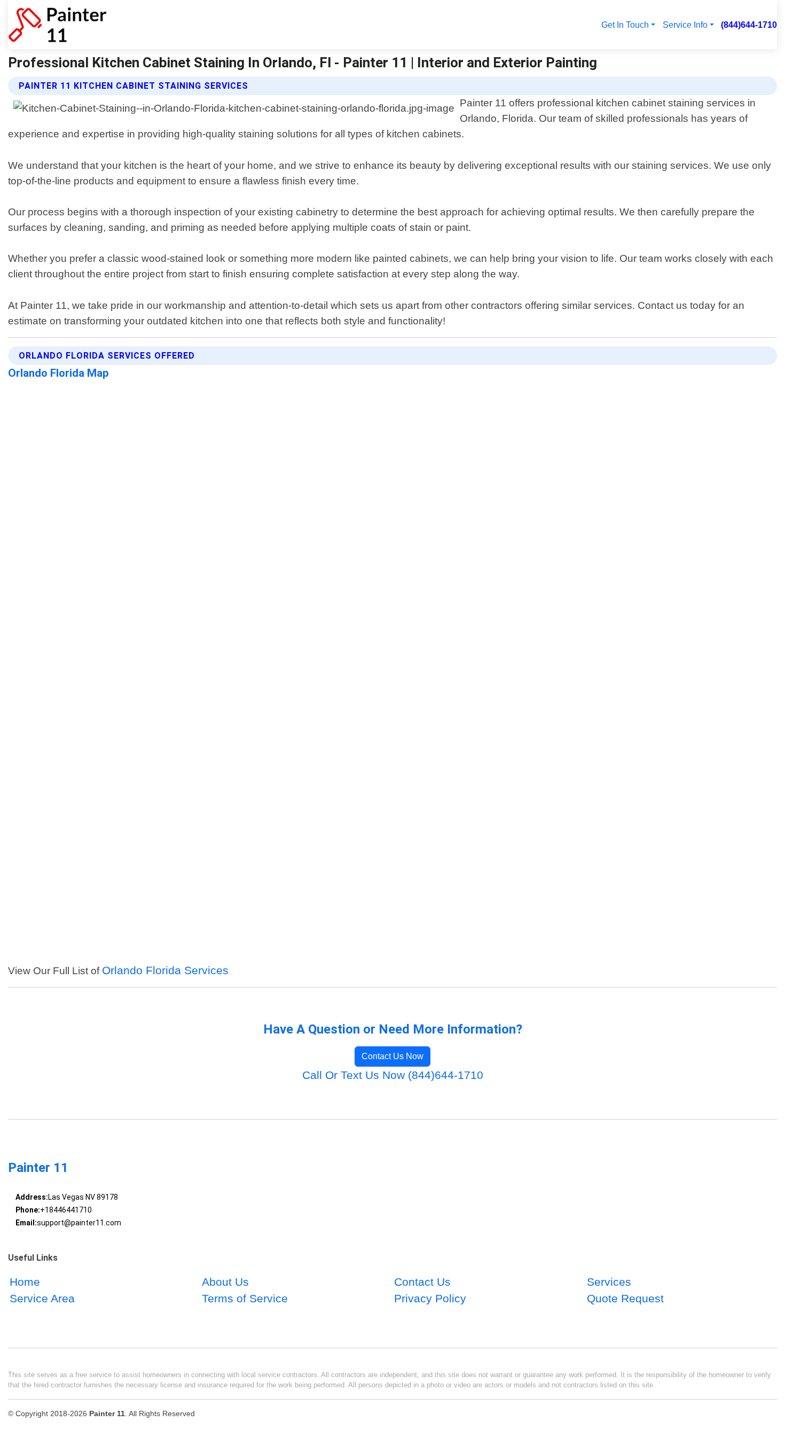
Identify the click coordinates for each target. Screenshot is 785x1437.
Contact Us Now (392, 1056)
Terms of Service (245, 1299)
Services (609, 1282)
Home (25, 1282)
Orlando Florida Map (58, 373)
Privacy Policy (430, 1299)
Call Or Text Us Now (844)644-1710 (392, 1075)
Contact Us (422, 1282)
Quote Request (625, 1299)
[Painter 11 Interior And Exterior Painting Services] (57, 24)
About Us (225, 1282)
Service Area (42, 1299)
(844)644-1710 (749, 24)
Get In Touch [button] (625, 24)
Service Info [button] (685, 24)
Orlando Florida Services (165, 970)
